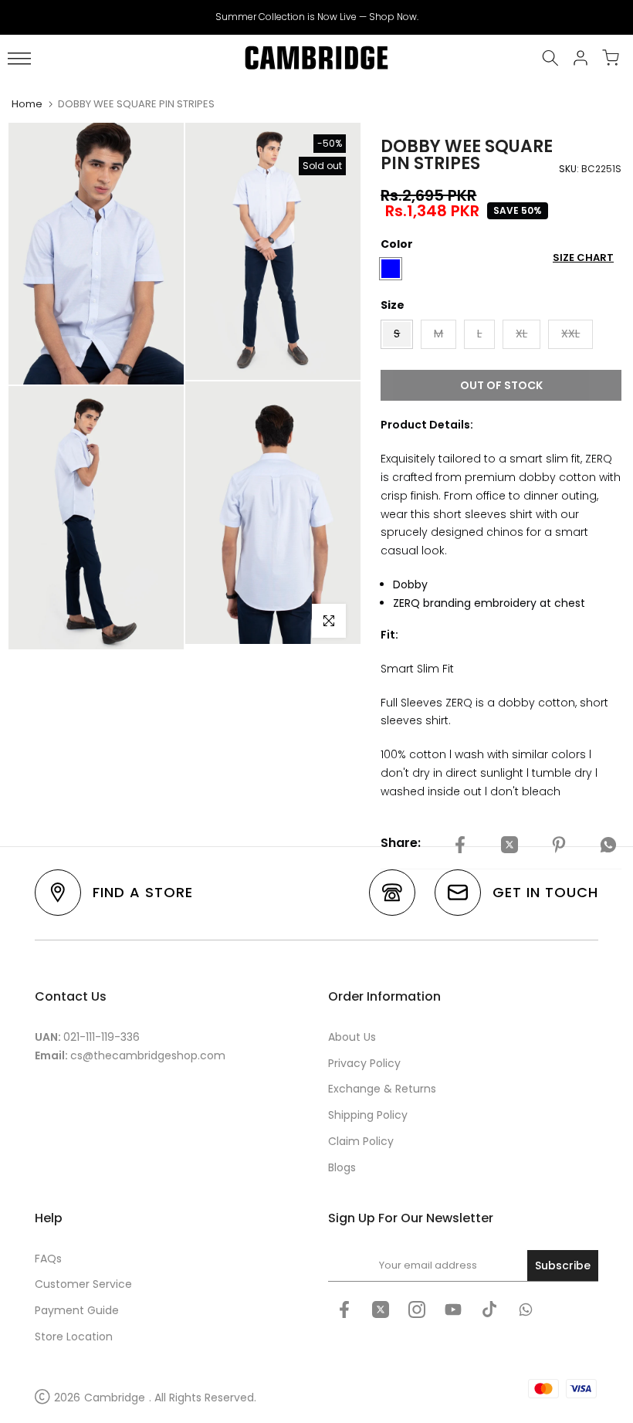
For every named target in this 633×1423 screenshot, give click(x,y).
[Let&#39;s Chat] (525, 1309)
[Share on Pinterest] (559, 845)
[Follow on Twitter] (380, 1309)
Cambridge (114, 1397)
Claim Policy (361, 1141)
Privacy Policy (364, 1063)
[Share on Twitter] (509, 845)
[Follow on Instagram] (417, 1309)
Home (27, 104)
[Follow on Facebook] (344, 1309)
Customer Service (83, 1284)
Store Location (74, 1336)
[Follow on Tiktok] (489, 1309)
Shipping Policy (368, 1115)
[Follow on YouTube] (453, 1309)
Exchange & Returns (382, 1088)
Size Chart (583, 257)
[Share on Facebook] (460, 845)
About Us (352, 1037)
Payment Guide (77, 1310)
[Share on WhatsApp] (608, 845)
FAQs (48, 1258)
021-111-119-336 (101, 1037)
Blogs (342, 1167)
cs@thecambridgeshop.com (147, 1055)
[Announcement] (316, 17)
